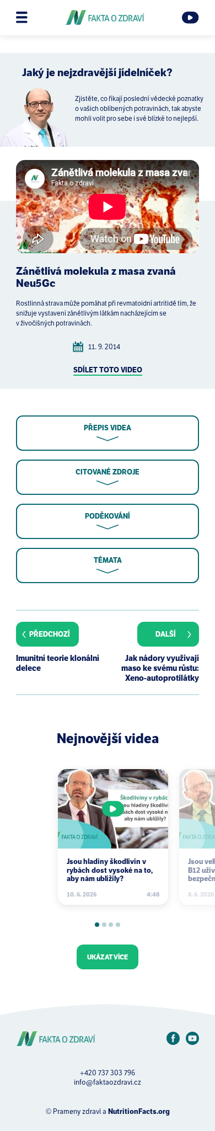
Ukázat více (107, 957)
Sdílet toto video (107, 370)
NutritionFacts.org (139, 1111)
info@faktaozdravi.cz (107, 1082)
